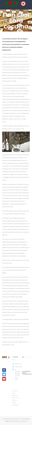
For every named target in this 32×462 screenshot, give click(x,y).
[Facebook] (4, 370)
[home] (6, 358)
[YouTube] (4, 379)
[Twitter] (4, 374)
